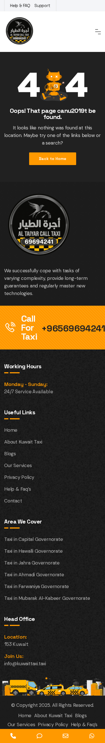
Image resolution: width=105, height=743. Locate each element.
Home (10, 430)
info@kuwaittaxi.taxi (25, 663)
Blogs (10, 454)
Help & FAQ (20, 5)
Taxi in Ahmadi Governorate (34, 574)
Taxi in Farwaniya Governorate (36, 586)
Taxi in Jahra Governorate (32, 563)
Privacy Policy (19, 477)
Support (42, 5)
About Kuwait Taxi (23, 442)
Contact (13, 501)
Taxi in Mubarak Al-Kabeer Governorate (47, 598)
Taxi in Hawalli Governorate (33, 551)
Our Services (18, 465)
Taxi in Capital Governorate (33, 539)
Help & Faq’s (17, 489)
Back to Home (52, 158)
